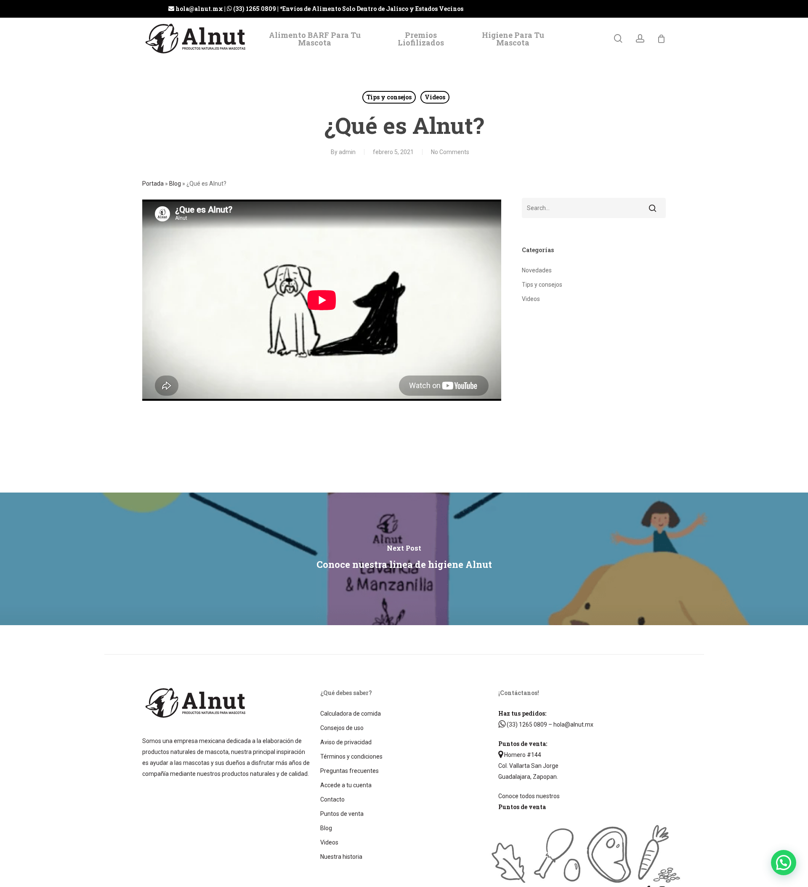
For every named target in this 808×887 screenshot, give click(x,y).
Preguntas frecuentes (349, 770)
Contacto (332, 799)
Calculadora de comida (350, 713)
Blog (175, 183)
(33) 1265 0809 (526, 724)
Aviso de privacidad (346, 742)
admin (347, 152)
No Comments (450, 152)
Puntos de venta (342, 813)
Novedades (537, 270)
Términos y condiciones (351, 756)
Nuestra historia (341, 856)
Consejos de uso (342, 728)
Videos (435, 97)
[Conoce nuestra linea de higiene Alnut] (404, 559)
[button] (783, 862)
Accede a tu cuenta (346, 785)
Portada (153, 183)
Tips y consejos (389, 97)
